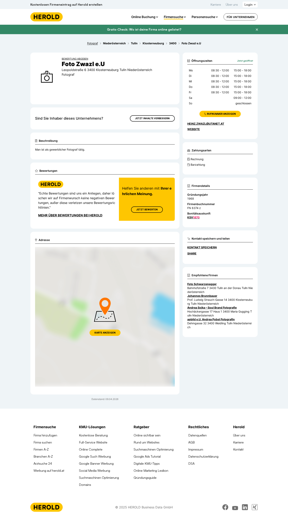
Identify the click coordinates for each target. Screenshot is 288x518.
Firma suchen (43, 442)
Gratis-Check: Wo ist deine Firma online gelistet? (144, 29)
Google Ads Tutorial (147, 456)
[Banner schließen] (256, 29)
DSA (191, 463)
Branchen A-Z (43, 456)
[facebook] (225, 507)
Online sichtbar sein (147, 435)
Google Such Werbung (95, 456)
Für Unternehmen (240, 17)
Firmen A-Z (41, 449)
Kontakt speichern (202, 247)
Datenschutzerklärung (203, 456)
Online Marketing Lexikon (151, 471)
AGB (191, 442)
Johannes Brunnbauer (202, 295)
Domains (85, 485)
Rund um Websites (146, 442)
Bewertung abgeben (75, 58)
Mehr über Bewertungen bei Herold (70, 215)
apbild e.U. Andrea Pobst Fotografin (211, 319)
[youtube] (235, 507)
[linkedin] (245, 507)
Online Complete (90, 449)
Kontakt (238, 449)
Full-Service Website (93, 442)
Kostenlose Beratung (93, 435)
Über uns (232, 4)
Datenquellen (197, 435)
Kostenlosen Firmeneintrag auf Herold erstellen (66, 4)
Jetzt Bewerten (147, 209)
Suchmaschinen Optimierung (99, 478)
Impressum (195, 449)
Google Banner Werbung (96, 463)
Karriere (215, 4)
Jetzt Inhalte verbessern (152, 118)
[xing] (255, 507)
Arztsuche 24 (43, 463)
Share (192, 253)
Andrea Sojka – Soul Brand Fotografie (212, 307)
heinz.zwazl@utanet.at (205, 123)
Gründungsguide (145, 478)
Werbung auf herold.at (49, 471)
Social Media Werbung (94, 471)
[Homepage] (46, 16)
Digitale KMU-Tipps (147, 463)
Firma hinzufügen (45, 435)
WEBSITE (193, 129)
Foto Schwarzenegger (202, 284)
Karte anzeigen (105, 332)
